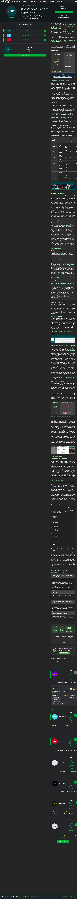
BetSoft (58, 201)
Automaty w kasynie (68, 28)
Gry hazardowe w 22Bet (69, 26)
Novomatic (72, 204)
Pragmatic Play (71, 203)
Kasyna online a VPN (61, 629)
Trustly (73, 362)
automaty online (65, 43)
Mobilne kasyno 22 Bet (69, 31)
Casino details (62, 706)
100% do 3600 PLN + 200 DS (70, 675)
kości (57, 253)
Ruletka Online (57, 699)
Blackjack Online (57, 701)
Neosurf (69, 359)
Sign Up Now (63, 12)
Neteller (68, 350)
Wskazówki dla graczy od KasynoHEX (69, 629)
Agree (71, 896)
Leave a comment (64, 652)
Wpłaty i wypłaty (67, 33)
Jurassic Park (66, 237)
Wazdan (72, 208)
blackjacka (61, 253)
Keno (70, 252)
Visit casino (25, 55)
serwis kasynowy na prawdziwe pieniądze (65, 345)
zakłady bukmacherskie (56, 28)
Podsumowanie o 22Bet (69, 35)
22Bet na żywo (67, 29)
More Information (63, 896)
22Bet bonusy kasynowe (69, 24)
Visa (51, 350)
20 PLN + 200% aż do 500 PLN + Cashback (71, 805)
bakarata (66, 252)
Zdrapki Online (56, 703)
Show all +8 (66, 695)
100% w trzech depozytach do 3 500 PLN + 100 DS (72, 764)
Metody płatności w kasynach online (55, 629)
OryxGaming (53, 208)
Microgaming (53, 201)
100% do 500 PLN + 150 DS (71, 785)
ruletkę (65, 253)
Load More (62, 841)
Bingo (63, 703)
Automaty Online (57, 697)
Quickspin (57, 202)
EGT (61, 206)
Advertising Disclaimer (72, 661)
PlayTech (58, 206)
